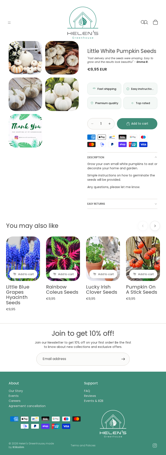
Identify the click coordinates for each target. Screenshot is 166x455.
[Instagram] (154, 445)
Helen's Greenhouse (32, 443)
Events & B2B (93, 401)
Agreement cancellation (27, 406)
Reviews (90, 396)
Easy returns (96, 204)
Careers (15, 401)
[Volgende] (155, 226)
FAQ (87, 390)
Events (14, 396)
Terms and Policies (83, 445)
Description (95, 157)
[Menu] (9, 23)
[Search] (144, 22)
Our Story (16, 390)
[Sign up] (123, 359)
